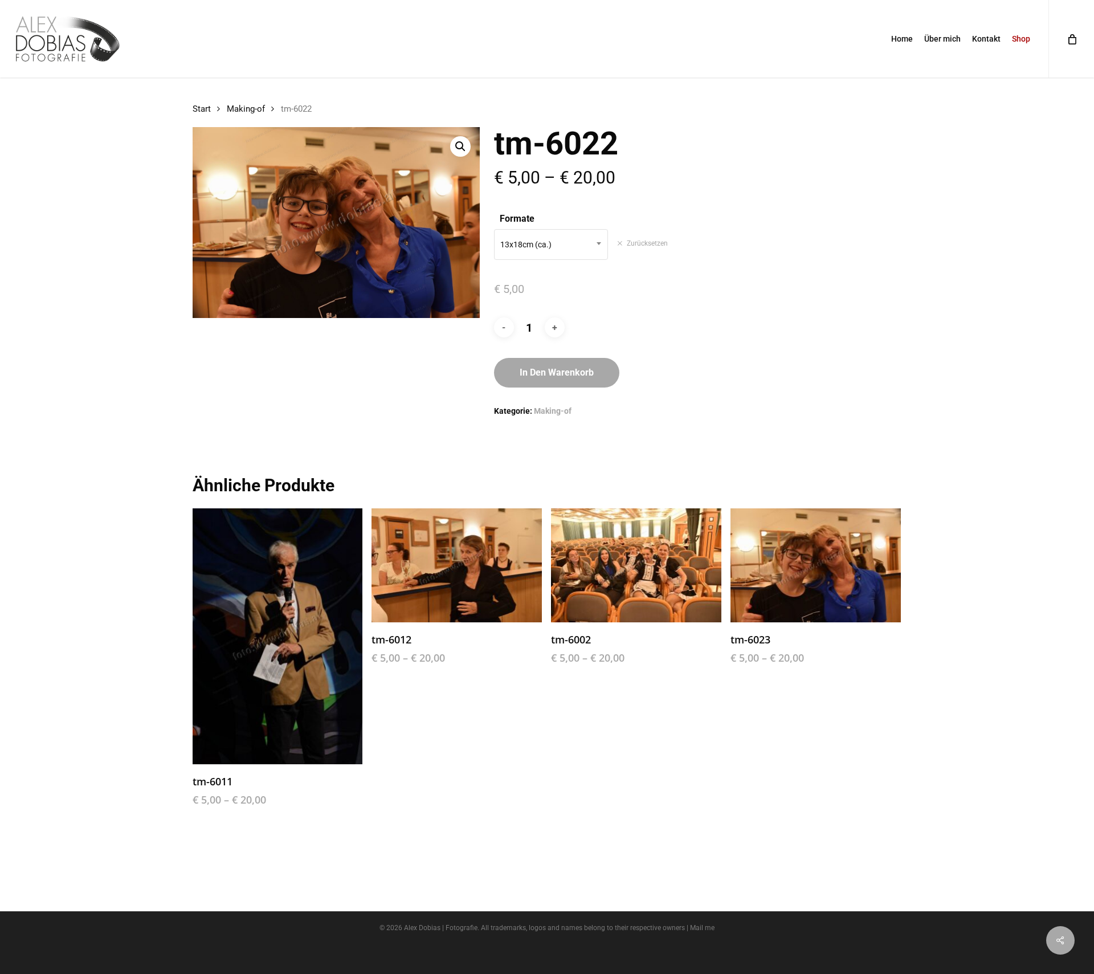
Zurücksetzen (647, 243)
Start (202, 109)
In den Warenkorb (557, 372)
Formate (517, 218)
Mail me (702, 928)
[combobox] (551, 244)
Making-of (246, 109)
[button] (460, 146)
